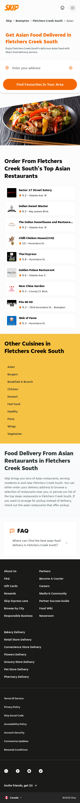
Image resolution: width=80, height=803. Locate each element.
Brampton (22, 21)
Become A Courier (51, 579)
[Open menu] (72, 8)
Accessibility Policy (15, 724)
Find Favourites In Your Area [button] (40, 84)
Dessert (12, 397)
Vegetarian (14, 434)
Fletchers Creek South (48, 21)
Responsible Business (18, 616)
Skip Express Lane (16, 601)
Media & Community (53, 593)
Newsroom (46, 616)
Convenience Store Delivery (22, 647)
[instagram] (30, 774)
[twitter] (7, 774)
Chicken (12, 389)
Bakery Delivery (14, 632)
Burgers (12, 374)
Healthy (12, 411)
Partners (44, 571)
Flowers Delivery (15, 654)
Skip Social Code (14, 715)
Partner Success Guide (54, 601)
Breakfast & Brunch (20, 382)
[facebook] (19, 774)
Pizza (10, 419)
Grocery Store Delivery (19, 662)
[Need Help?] (62, 7)
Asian (69, 21)
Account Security (14, 732)
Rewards (10, 593)
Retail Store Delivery (17, 639)
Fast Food (13, 404)
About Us (10, 571)
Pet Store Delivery (16, 669)
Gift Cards (10, 586)
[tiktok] (42, 774)
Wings (11, 426)
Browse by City (14, 608)
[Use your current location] (70, 67)
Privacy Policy (12, 707)
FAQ (7, 579)
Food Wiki (46, 608)
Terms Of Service (14, 698)
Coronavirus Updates (16, 741)
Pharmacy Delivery (16, 677)
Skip (9, 21)
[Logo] (13, 8)
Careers (44, 586)
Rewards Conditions (16, 749)
